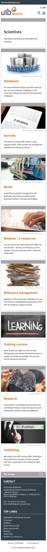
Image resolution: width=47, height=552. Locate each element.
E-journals (8, 520)
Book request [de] (11, 529)
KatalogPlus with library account (17, 517)
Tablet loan (8, 534)
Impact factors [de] (11, 526)
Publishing (11, 450)
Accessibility (33, 543)
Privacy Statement (16, 543)
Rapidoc (7, 531)
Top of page (9, 474)
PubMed (7, 523)
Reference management (21, 293)
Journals (10, 135)
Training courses (16, 344)
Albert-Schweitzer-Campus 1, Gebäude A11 (22, 494)
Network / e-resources (20, 238)
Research (10, 399)
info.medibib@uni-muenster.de (17, 504)
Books (8, 187)
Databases (11, 81)
